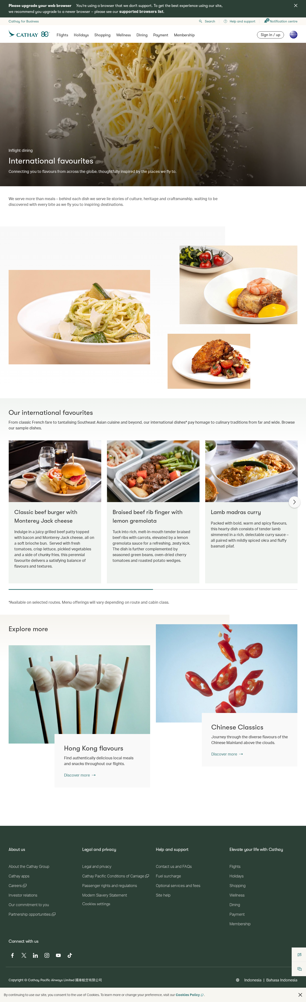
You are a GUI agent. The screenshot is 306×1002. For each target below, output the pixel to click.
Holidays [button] (81, 35)
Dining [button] (142, 35)
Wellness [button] (123, 35)
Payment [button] (160, 35)
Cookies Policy (188, 995)
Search (210, 21)
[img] (295, 5)
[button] (300, 995)
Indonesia (253, 979)
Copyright (16, 980)
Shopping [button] (102, 35)
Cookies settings (96, 904)
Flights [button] (62, 35)
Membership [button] (184, 35)
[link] (226, 673)
